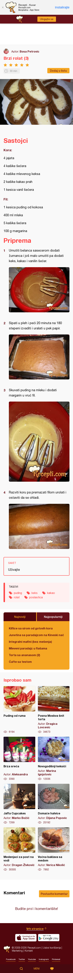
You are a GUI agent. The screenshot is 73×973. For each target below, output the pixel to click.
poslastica (36, 597)
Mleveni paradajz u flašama (28, 648)
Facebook (11, 959)
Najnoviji (20, 616)
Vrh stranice (35, 928)
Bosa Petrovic (29, 51)
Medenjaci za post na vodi (19, 849)
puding (18, 592)
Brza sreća (19, 759)
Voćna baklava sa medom (54, 849)
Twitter (22, 959)
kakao (51, 592)
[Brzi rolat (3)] (39, 289)
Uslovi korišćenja (52, 947)
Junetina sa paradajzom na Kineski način (36, 635)
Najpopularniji (53, 616)
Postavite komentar (54, 893)
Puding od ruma (19, 710)
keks (35, 592)
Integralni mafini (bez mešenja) (30, 641)
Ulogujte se (46, 19)
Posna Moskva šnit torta (54, 710)
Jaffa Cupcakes (19, 804)
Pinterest (56, 959)
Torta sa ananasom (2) (24, 655)
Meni (37, 968)
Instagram (44, 959)
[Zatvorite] (3, 7)
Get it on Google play (48, 937)
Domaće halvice (54, 804)
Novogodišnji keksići (54, 759)
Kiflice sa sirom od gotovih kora (31, 628)
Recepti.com (7, 949)
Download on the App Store (25, 937)
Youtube (32, 959)
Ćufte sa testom (20, 661)
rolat (17, 597)
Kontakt (29, 950)
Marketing (17, 950)
